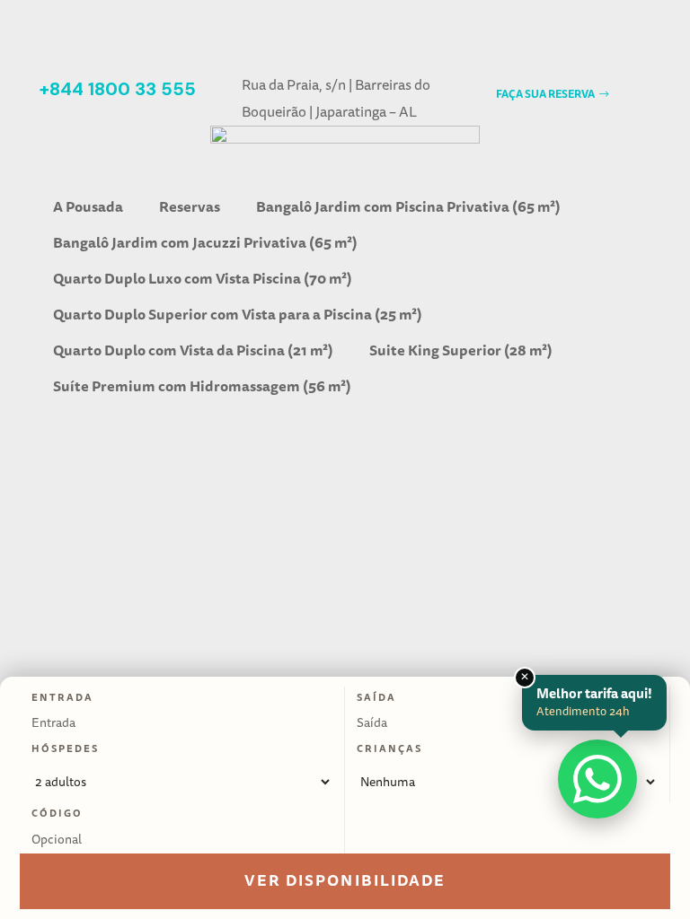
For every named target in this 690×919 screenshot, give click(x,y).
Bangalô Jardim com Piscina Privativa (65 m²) (408, 207)
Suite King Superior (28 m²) (461, 350)
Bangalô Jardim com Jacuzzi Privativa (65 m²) (205, 242)
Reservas (189, 207)
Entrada (62, 697)
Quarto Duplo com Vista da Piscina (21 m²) (193, 350)
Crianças (389, 748)
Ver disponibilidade (345, 880)
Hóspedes (65, 748)
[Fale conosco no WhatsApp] (597, 779)
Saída (376, 697)
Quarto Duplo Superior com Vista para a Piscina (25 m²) (237, 314)
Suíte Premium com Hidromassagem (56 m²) (202, 386)
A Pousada (88, 207)
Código (57, 813)
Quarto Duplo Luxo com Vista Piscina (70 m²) (202, 278)
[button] (552, 95)
